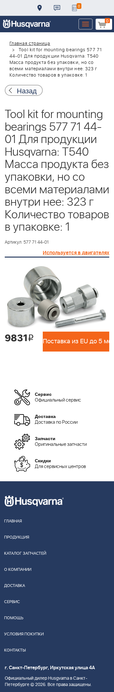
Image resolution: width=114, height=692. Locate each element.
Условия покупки (24, 634)
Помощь (13, 618)
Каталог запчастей (25, 554)
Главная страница (30, 44)
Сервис (12, 602)
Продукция (16, 537)
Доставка (39, 8)
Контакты (57, 8)
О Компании (17, 570)
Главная (13, 521)
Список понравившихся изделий (74, 8)
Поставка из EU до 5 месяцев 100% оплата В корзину (76, 341)
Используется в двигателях (76, 253)
